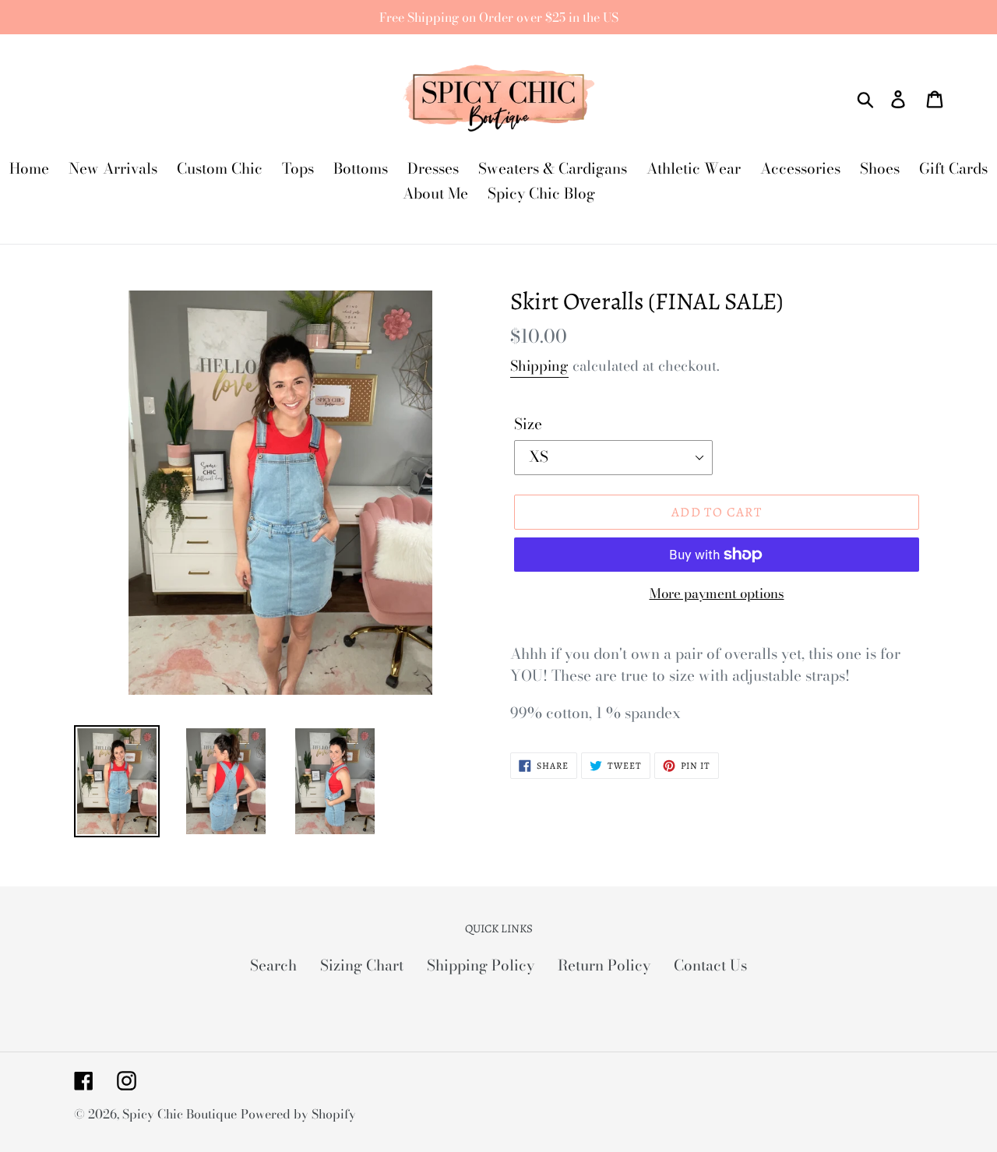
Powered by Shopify (298, 1113)
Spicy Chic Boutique (179, 1113)
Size (528, 424)
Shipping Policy (480, 965)
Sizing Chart (361, 965)
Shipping (539, 365)
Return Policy (604, 965)
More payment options (717, 594)
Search (273, 965)
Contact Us (710, 965)
